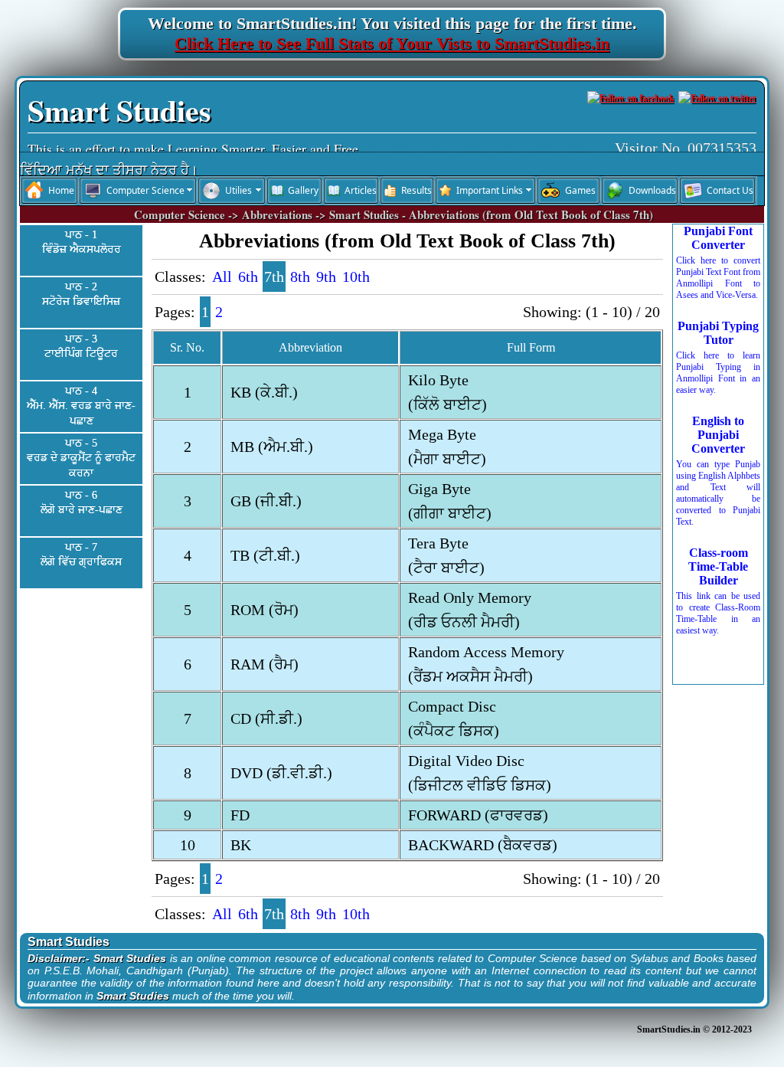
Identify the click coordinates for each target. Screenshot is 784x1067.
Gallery (303, 190)
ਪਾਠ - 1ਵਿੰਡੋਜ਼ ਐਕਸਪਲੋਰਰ (81, 242)
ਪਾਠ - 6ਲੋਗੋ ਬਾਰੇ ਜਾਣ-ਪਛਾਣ (81, 502)
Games (580, 190)
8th (300, 276)
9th (326, 276)
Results (416, 190)
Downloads (652, 190)
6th (248, 276)
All (222, 276)
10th (356, 276)
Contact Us (730, 190)
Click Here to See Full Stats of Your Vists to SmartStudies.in (392, 43)
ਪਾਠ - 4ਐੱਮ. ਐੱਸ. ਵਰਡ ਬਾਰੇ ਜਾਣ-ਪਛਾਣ (81, 406)
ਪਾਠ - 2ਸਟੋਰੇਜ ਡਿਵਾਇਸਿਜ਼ (81, 294)
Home (61, 190)
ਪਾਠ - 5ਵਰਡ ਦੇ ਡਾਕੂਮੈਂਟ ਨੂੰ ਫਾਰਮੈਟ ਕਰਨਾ (81, 458)
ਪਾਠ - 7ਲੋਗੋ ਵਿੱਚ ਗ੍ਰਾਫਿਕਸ (81, 555)
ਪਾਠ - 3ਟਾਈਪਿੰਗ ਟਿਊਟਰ (81, 346)
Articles (361, 190)
